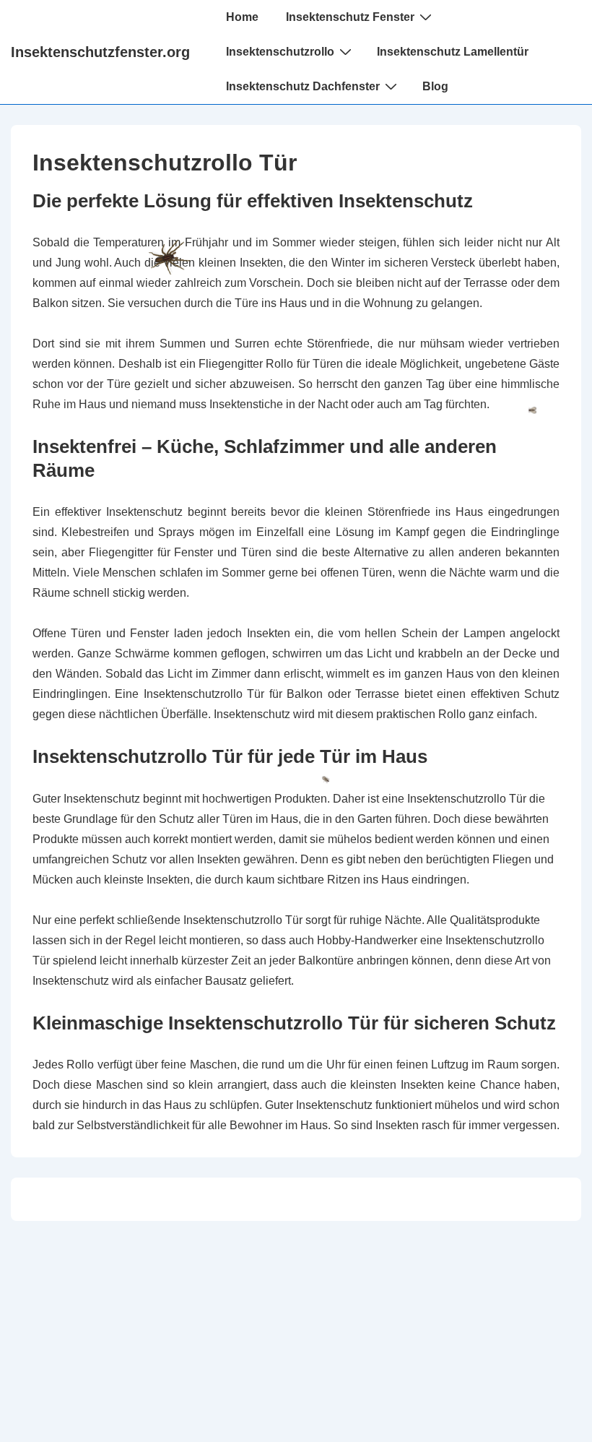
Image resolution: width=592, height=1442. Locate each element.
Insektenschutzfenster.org (100, 52)
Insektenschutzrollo (280, 52)
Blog (435, 86)
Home (242, 17)
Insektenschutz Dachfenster (303, 86)
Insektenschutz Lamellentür (452, 52)
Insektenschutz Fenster (350, 17)
